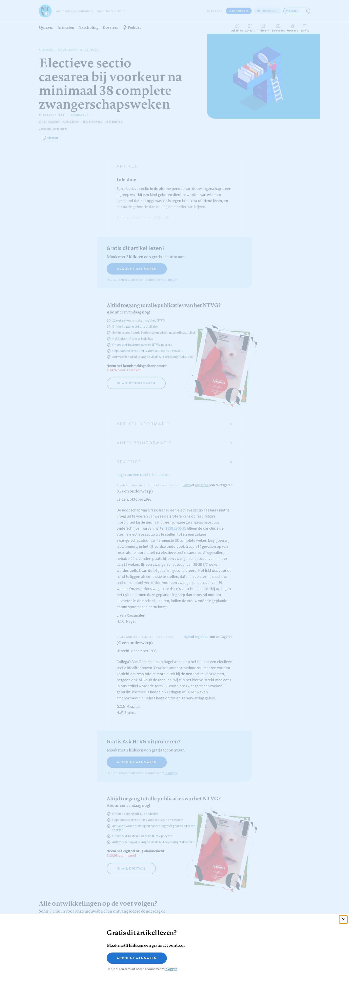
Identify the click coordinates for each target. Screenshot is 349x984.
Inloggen (171, 969)
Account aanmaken (137, 958)
